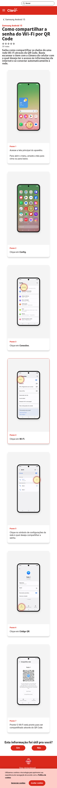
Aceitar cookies (37, 783)
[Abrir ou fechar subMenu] (3, 10)
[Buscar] (24, 3)
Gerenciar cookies (18, 783)
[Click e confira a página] (12, 10)
